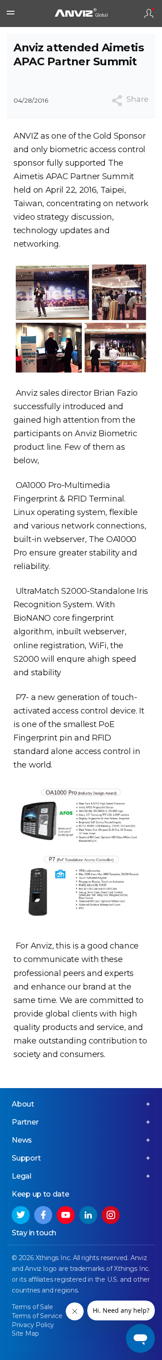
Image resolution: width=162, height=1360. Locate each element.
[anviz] (81, 14)
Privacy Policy (33, 1325)
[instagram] (111, 1215)
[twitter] (21, 1215)
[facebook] (43, 1215)
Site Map (25, 1333)
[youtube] (66, 1215)
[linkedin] (88, 1215)
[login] (149, 13)
